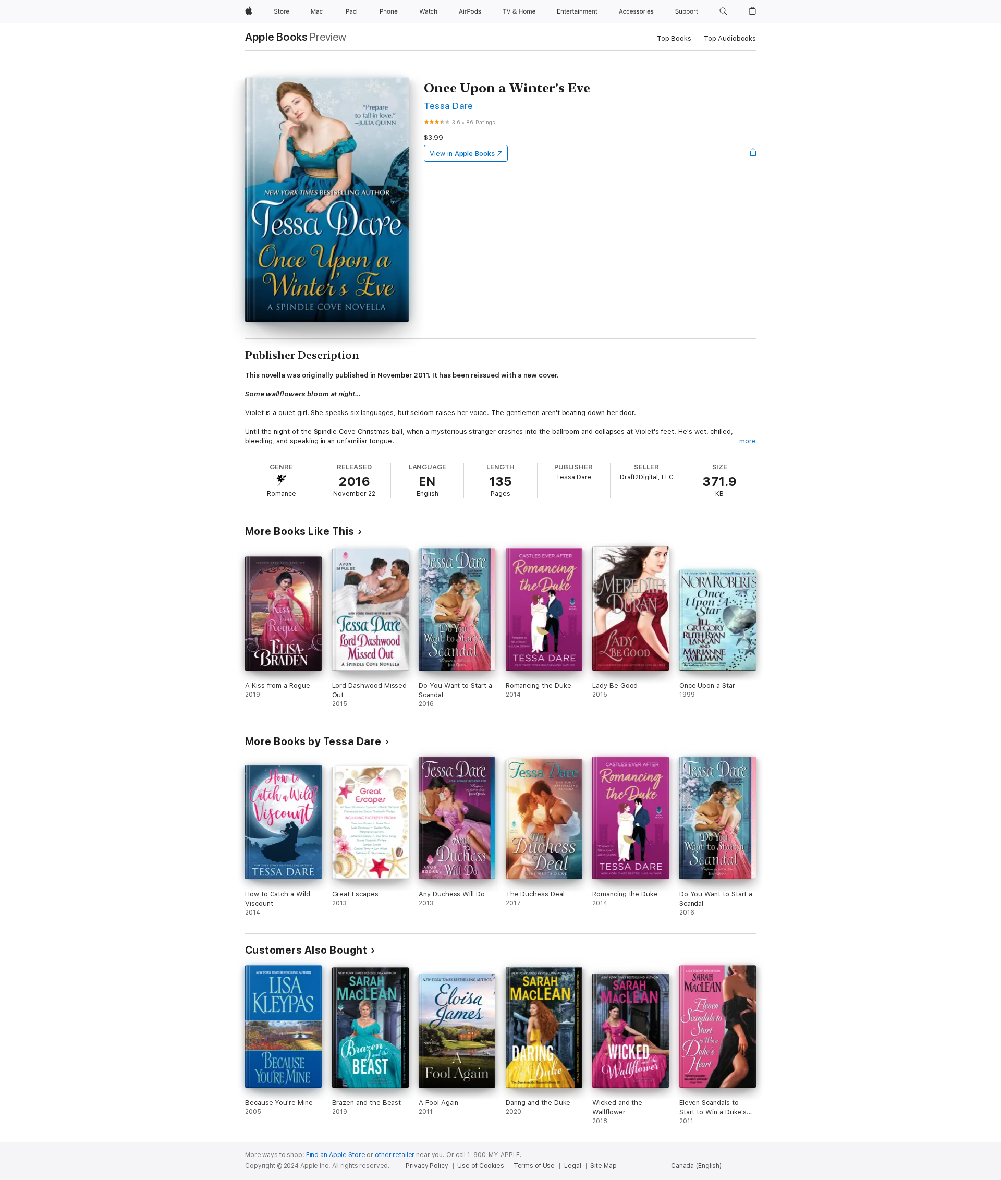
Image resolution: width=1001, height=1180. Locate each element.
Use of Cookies (480, 1166)
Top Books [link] (674, 38)
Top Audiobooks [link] (730, 38)
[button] (723, 11)
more (747, 441)
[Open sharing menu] (753, 153)
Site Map (603, 1166)
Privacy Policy (427, 1166)
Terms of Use (534, 1166)
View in (462, 153)
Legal (572, 1166)
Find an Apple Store (335, 1155)
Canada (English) (696, 1166)
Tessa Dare (448, 105)
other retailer (394, 1155)
